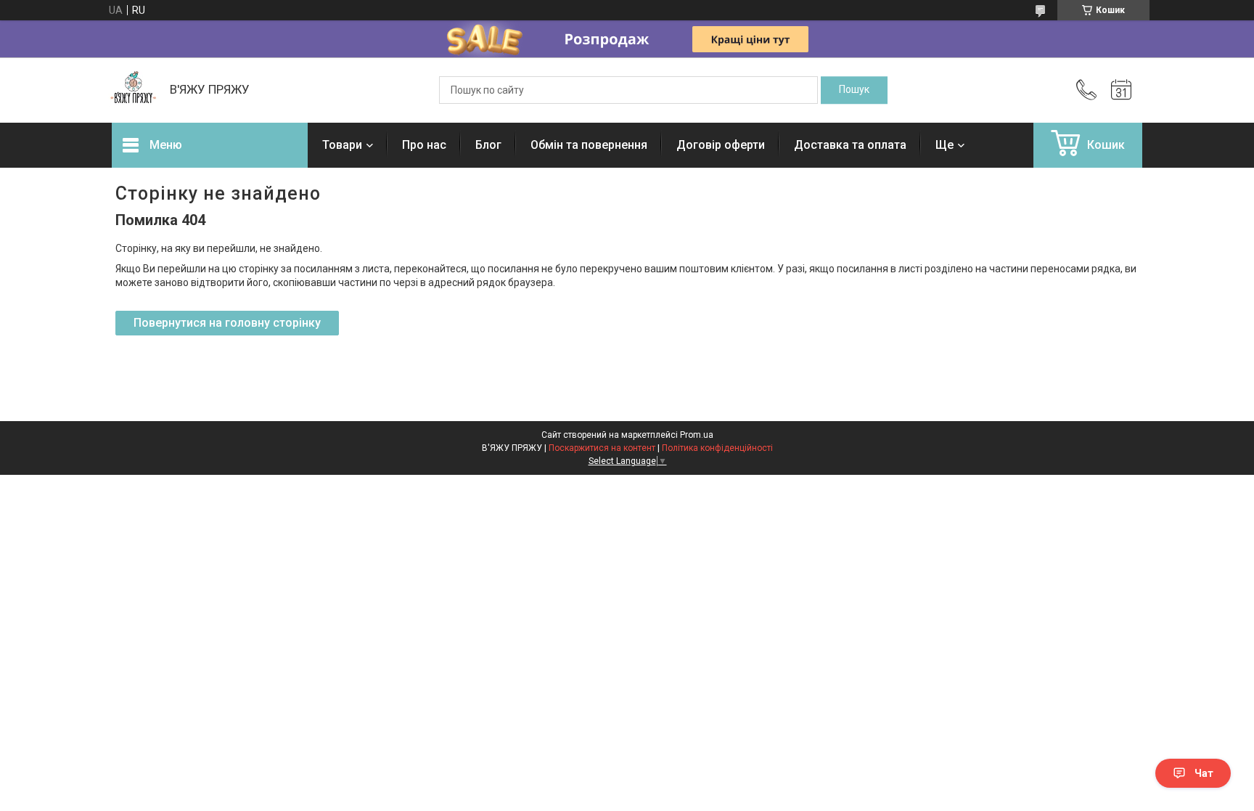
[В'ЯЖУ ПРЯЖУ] (133, 90)
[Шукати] (854, 90)
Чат (1203, 773)
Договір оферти (720, 145)
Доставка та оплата (850, 145)
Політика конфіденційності (717, 448)
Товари (342, 145)
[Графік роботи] (1121, 90)
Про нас (424, 145)
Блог (488, 145)
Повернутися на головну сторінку (227, 323)
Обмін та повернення (588, 145)
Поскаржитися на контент (602, 448)
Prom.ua (696, 435)
